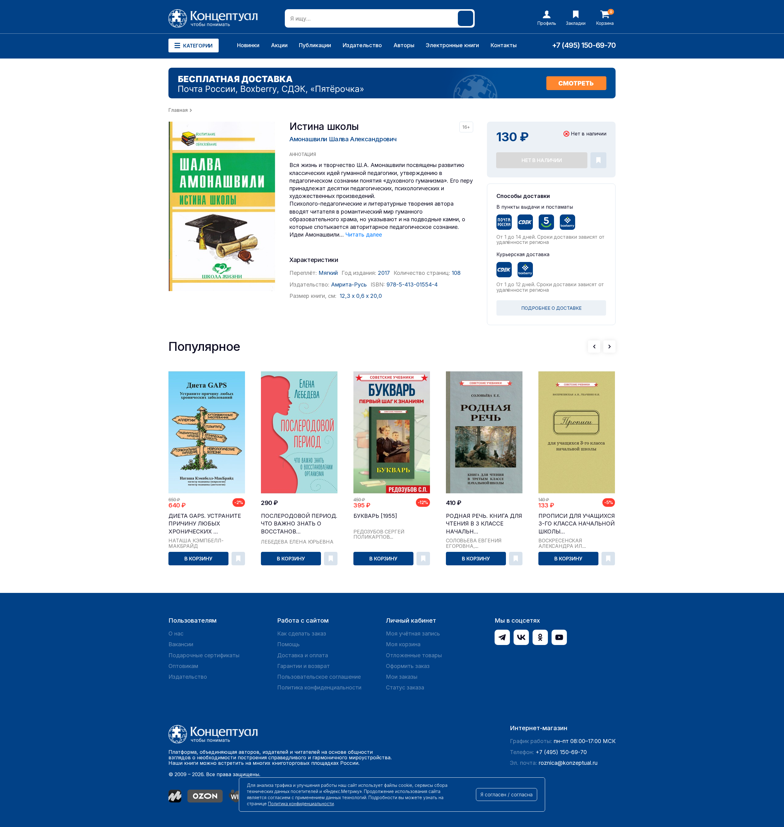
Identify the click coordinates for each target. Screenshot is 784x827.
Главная (178, 110)
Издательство (362, 45)
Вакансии (180, 644)
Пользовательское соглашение (319, 676)
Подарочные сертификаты (203, 655)
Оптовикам (183, 666)
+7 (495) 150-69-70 (584, 45)
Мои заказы (401, 676)
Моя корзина (403, 644)
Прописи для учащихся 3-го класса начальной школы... (576, 523)
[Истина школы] (222, 206)
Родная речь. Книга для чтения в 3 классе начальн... (484, 523)
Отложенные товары (414, 655)
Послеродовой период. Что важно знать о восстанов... (299, 523)
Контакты (504, 45)
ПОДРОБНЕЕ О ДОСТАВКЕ (551, 308)
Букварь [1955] (375, 516)
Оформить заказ (408, 666)
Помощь (288, 644)
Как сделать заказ (301, 633)
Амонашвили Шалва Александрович (343, 139)
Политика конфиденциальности (319, 687)
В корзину (198, 559)
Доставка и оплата (302, 655)
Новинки (248, 45)
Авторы (404, 45)
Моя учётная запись (413, 633)
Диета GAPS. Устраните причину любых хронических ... (204, 523)
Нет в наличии (542, 160)
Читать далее (363, 234)
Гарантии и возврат (303, 666)
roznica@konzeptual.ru (568, 763)
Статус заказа (405, 687)
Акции (279, 45)
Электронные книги (452, 45)
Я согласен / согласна (507, 794)
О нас (175, 633)
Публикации (315, 45)
